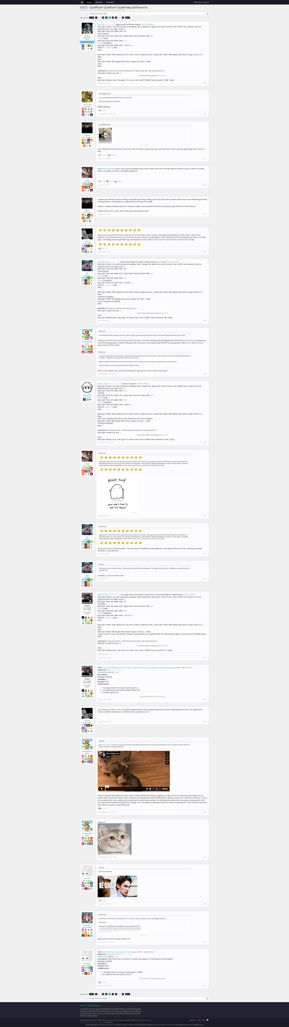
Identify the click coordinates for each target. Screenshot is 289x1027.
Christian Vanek (103, 262)
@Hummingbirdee (108, 168)
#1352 (205, 578)
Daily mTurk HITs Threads (96, 10)
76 (123, 17)
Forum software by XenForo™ (96, 1020)
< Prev (92, 17)
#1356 (205, 812)
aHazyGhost (87, 395)
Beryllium (193, 1020)
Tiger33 (87, 241)
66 (103, 17)
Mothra (87, 135)
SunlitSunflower (87, 104)
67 (106, 17)
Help (199, 1020)
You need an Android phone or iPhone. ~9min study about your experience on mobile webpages (138, 667)
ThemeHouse (108, 1022)
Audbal (87, 35)
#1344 (205, 185)
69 (113, 17)
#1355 (205, 721)
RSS (207, 1020)
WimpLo (100, 657)
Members (98, 2)
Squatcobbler (87, 925)
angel (87, 180)
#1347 (205, 320)
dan (87, 273)
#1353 (205, 657)
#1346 (205, 252)
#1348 (205, 373)
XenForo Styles (130, 1020)
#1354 (205, 699)
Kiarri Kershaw (103, 594)
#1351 (205, 554)
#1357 (205, 857)
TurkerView (162, 75)
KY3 (108, 670)
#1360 (205, 986)
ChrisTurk (114, 10)
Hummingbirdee (87, 342)
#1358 (205, 904)
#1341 (205, 83)
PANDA (151, 24)
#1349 (205, 442)
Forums (89, 2)
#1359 (205, 942)
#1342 (205, 114)
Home (82, 2)
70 (116, 17)
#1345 (205, 214)
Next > (128, 17)
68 (109, 17)
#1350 (205, 516)
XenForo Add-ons (119, 1020)
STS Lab (101, 24)
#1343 (205, 158)
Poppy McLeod (112, 954)
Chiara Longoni (103, 383)
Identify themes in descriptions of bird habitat (119, 952)
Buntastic (87, 878)
